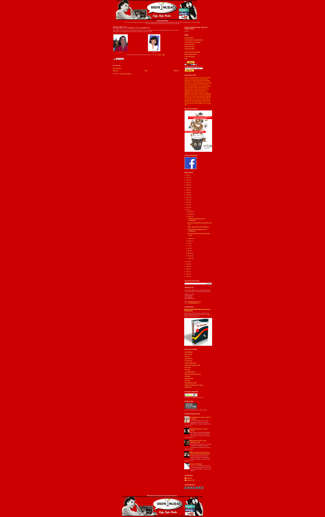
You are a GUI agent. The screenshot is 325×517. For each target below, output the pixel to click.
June (189, 246)
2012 (187, 209)
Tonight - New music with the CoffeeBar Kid (198, 226)
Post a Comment (117, 68)
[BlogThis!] (118, 59)
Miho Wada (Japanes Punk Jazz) (193, 374)
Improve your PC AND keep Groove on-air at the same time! (197, 310)
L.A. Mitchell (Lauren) (190, 371)
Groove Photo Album (190, 48)
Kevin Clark (187, 369)
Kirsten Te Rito (188, 354)
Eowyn (159, 54)
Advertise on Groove (190, 46)
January (190, 258)
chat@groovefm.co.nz (193, 303)
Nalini (163, 54)
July (189, 243)
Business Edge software (191, 54)
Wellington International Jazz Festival (194, 385)
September (190, 238)
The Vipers (187, 380)
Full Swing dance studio (190, 363)
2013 (187, 207)
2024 (187, 180)
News (186, 58)
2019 (187, 192)
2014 (187, 204)
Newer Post (116, 70)
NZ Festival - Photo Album (195, 464)
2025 (187, 177)
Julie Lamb (187, 356)
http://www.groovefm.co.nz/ (194, 301)
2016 (187, 200)
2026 (187, 175)
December (190, 211)
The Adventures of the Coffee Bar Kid (194, 40)
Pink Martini (187, 376)
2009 (187, 266)
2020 (187, 190)
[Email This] (116, 59)
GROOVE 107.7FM (189, 480)
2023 (187, 182)
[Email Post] (114, 59)
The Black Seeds (189, 378)
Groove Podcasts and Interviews (193, 42)
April (189, 250)
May (189, 248)
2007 (187, 271)
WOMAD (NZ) (188, 387)
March (189, 253)
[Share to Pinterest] (123, 59)
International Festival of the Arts (192, 365)
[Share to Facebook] (121, 59)
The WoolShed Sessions (191, 382)
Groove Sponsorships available (192, 52)
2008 (187, 269)
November (190, 214)
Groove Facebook (189, 37)
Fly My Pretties (188, 360)
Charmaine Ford (188, 358)
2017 (187, 197)
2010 (187, 264)
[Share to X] (120, 59)
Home (146, 70)
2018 (187, 195)
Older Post (176, 70)
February (190, 255)
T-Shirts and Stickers (190, 56)
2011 (187, 261)
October (190, 216)
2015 (187, 202)
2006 (187, 274)
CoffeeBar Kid (188, 478)
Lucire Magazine (189, 352)
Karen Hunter (188, 367)
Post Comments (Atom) (125, 73)
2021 (187, 187)
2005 (187, 276)
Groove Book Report (190, 44)
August (189, 241)
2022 (187, 185)
